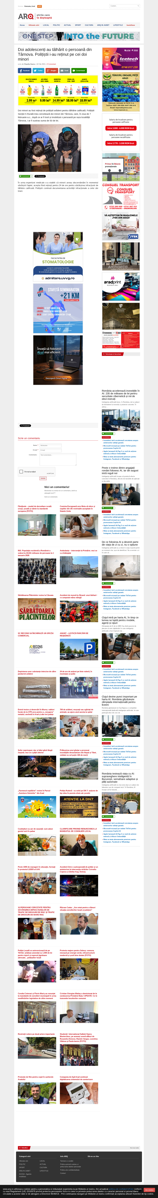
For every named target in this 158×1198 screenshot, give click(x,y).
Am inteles (149, 1190)
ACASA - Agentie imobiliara (25, 1175)
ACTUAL (67, 25)
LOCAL (46, 25)
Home (22, 25)
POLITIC (56, 25)
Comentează (26, 176)
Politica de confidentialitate (69, 1170)
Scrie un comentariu (51, 497)
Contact (63, 1173)
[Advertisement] (58, 211)
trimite (43, 478)
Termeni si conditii (66, 1161)
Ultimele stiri (34, 25)
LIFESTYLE (118, 25)
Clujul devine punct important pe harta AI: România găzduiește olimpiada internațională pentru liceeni (119, 700)
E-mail (35, 450)
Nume (35, 445)
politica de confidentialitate (121, 1189)
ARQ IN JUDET (103, 25)
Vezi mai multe (134, 1148)
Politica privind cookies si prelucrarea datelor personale (70, 1165)
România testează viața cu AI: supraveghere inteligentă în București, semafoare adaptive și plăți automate (120, 777)
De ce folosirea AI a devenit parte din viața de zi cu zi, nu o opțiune (120, 543)
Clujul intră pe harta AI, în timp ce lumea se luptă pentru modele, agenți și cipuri (120, 620)
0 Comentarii (51, 64)
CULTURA (89, 25)
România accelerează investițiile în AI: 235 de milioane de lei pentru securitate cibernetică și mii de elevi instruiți (121, 394)
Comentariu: (33, 455)
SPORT (78, 25)
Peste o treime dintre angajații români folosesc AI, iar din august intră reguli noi (120, 470)
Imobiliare (131, 25)
